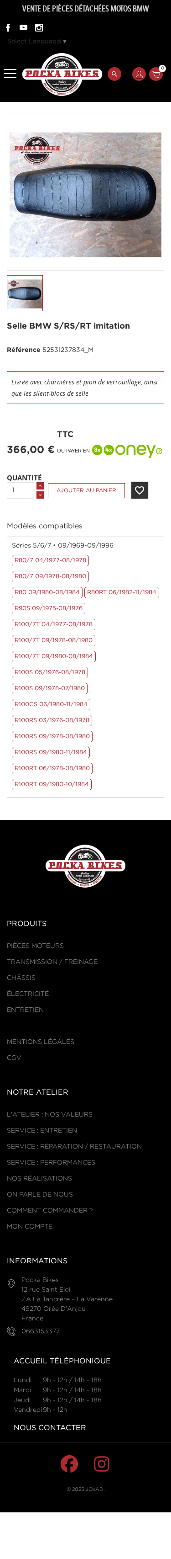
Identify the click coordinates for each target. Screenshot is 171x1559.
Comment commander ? (50, 1210)
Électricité (28, 994)
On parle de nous (40, 1194)
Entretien (25, 1010)
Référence (24, 350)
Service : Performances (51, 1162)
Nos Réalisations (39, 1178)
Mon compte (29, 1226)
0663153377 (40, 1331)
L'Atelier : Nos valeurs (50, 1114)
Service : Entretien (42, 1130)
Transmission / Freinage (52, 962)
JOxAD (95, 1489)
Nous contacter (50, 1428)
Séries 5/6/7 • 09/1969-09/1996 (63, 545)
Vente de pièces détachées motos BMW (85, 9)
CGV (14, 1058)
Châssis (21, 978)
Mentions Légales (40, 1042)
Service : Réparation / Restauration (74, 1146)
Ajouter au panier (86, 490)
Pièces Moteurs (35, 946)
